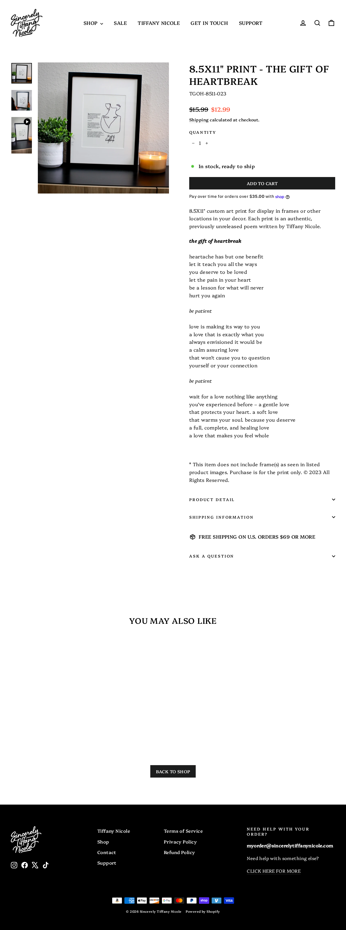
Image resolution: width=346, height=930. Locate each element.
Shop (103, 841)
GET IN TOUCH (209, 22)
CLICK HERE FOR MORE (274, 871)
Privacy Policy (180, 841)
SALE (120, 22)
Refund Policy (179, 852)
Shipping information (221, 517)
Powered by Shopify (203, 911)
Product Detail (212, 499)
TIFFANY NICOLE (159, 22)
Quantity (202, 132)
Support (107, 862)
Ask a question (211, 556)
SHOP (91, 22)
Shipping (199, 119)
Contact (106, 852)
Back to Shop (173, 771)
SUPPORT (250, 22)
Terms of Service (183, 831)
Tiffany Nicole (113, 831)
